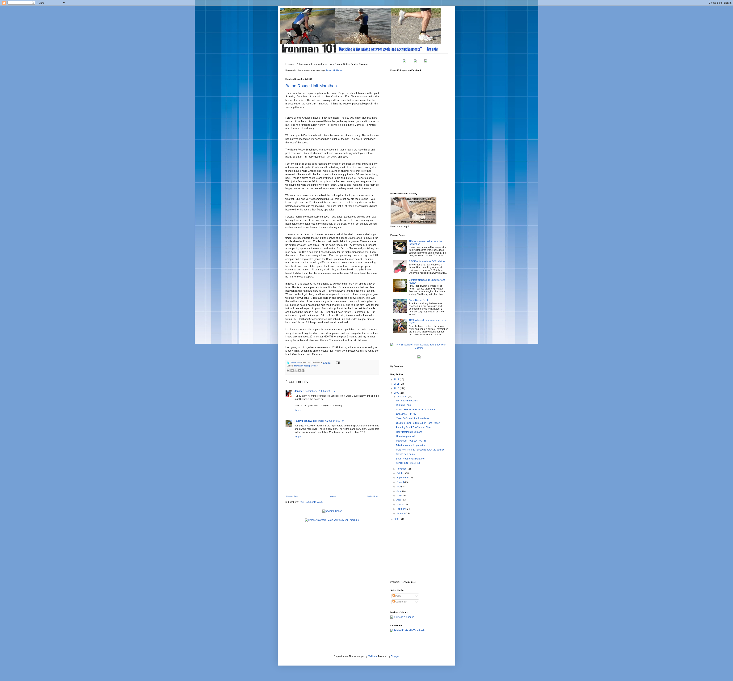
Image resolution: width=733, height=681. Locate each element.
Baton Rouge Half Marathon (311, 85)
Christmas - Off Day (406, 414)
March (400, 504)
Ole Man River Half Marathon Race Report (418, 423)
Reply (298, 410)
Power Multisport (334, 70)
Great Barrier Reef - (419, 300)
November (402, 468)
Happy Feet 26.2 (303, 421)
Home (333, 496)
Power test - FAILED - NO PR (411, 440)
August (400, 482)
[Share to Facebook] (299, 370)
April (399, 500)
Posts (398, 595)
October (400, 473)
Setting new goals (405, 454)
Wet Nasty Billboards (407, 400)
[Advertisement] (419, 550)
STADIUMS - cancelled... (408, 463)
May (398, 495)
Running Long (403, 405)
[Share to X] (296, 370)
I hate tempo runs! (405, 436)
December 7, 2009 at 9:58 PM (328, 421)
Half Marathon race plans (409, 432)
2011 (397, 384)
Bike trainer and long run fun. (411, 445)
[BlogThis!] (292, 370)
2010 (397, 388)
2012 (397, 379)
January (400, 513)
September (402, 477)
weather (314, 366)
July (398, 486)
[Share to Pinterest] (303, 370)
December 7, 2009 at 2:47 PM (320, 391)
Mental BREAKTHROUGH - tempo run (416, 409)
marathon (298, 366)
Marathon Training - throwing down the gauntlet (420, 449)
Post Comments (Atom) (311, 502)
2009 (397, 392)
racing (307, 366)
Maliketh (372, 656)
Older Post (372, 496)
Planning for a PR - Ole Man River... (414, 427)
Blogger (395, 656)
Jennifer (299, 391)
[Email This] (289, 370)
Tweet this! (296, 362)
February (401, 509)
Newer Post (292, 496)
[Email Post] (337, 362)
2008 (397, 519)
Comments (401, 601)
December (402, 396)
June (399, 491)
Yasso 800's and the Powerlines (412, 418)
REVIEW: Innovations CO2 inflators (427, 261)
